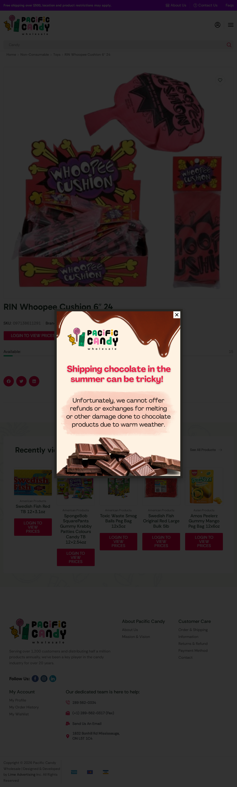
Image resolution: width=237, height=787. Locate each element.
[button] (176, 314)
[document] (118, 393)
